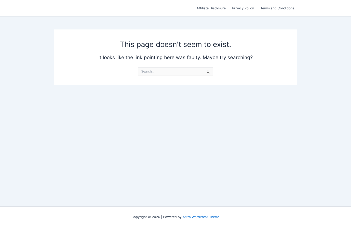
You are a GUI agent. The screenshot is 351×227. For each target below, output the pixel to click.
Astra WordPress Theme (201, 217)
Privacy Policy (243, 8)
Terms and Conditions (277, 8)
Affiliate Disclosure (211, 8)
